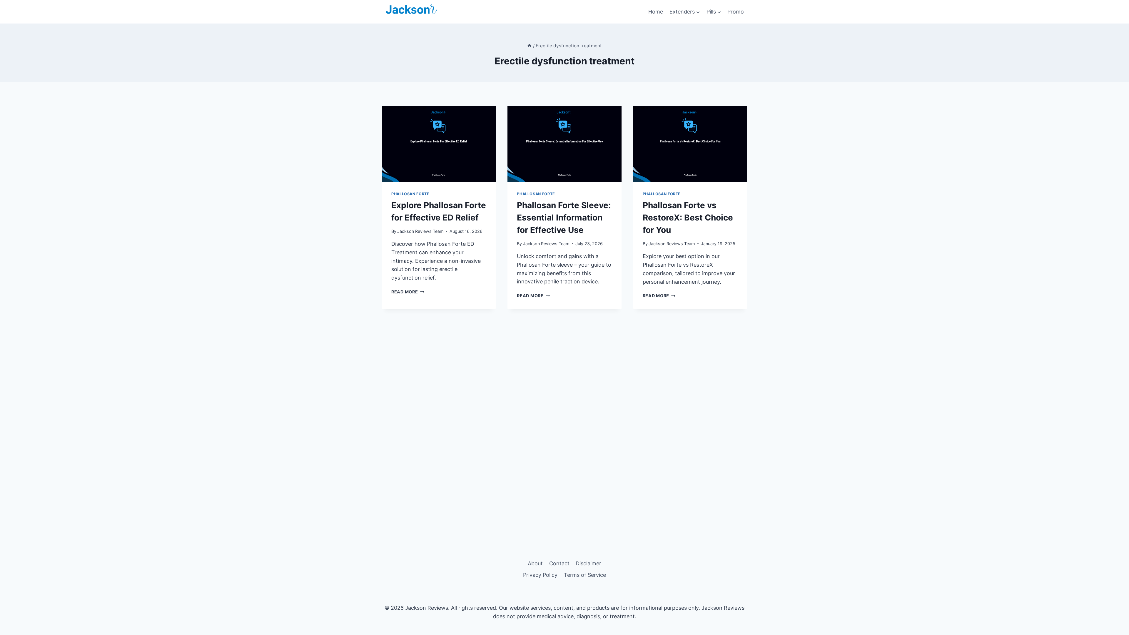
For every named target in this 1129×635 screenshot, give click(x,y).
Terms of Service (585, 575)
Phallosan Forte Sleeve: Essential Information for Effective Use (564, 217)
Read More (407, 291)
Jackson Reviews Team (420, 231)
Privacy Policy (540, 575)
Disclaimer (588, 563)
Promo (735, 12)
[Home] (529, 46)
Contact (559, 563)
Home (655, 12)
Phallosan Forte (410, 194)
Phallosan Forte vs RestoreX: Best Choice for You (688, 217)
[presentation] (439, 144)
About (535, 563)
